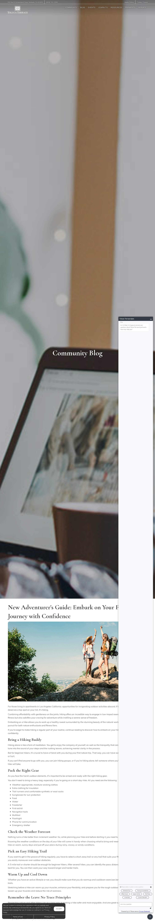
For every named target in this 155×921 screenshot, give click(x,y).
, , (25, 2)
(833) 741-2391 (52, 2)
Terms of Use (18, 917)
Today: (142, 2)
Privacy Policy (49, 917)
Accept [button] (59, 909)
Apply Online (129, 2)
